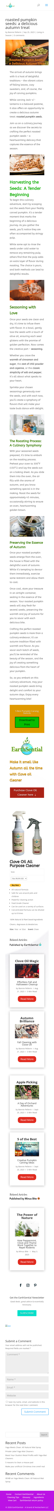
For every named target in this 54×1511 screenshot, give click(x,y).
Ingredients (39, 1497)
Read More (27, 999)
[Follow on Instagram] (28, 1285)
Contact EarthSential (24, 1494)
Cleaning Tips (13, 1497)
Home (8, 1494)
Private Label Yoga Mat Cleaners (19, 1451)
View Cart (12, 1500)
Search (44, 1434)
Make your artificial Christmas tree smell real (25, 1466)
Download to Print (27, 722)
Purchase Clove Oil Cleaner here (25, 792)
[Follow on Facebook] (20, 1285)
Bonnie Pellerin (14, 32)
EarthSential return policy (31, 1500)
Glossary (26, 1497)
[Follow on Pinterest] (35, 1285)
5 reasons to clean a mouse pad (19, 1462)
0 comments (19, 35)
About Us (41, 1494)
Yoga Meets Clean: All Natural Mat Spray (23, 1447)
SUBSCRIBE (27, 1313)
